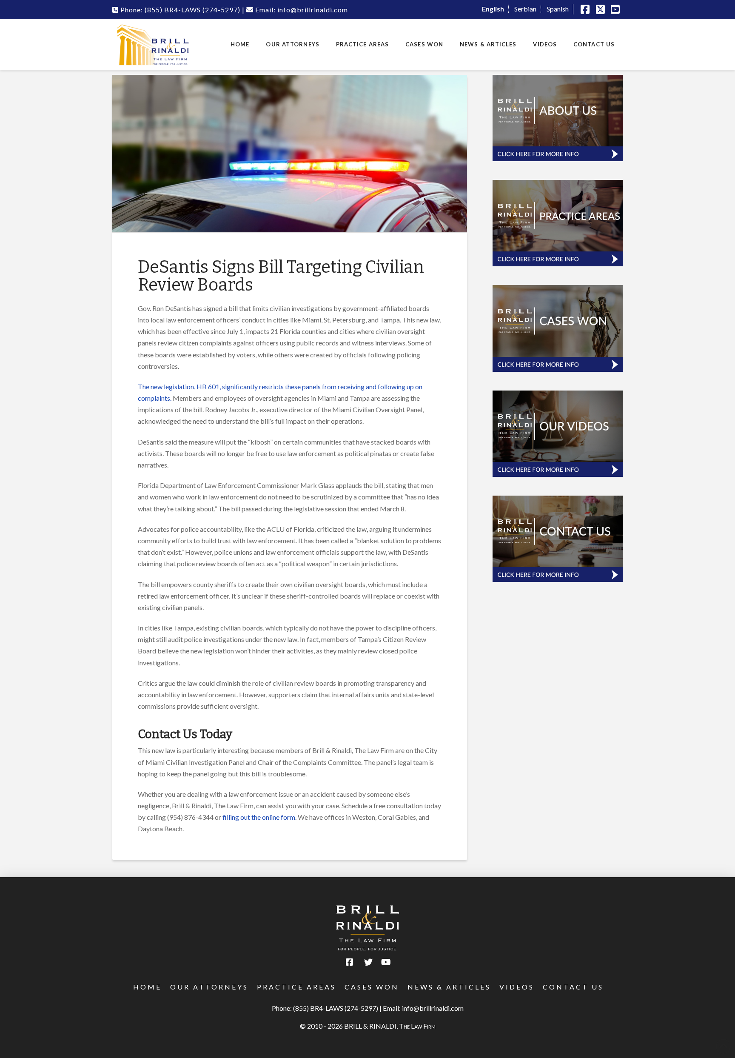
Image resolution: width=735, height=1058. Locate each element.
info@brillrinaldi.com (433, 1008)
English (493, 9)
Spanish (558, 9)
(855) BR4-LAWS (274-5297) (335, 1008)
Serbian (525, 9)
